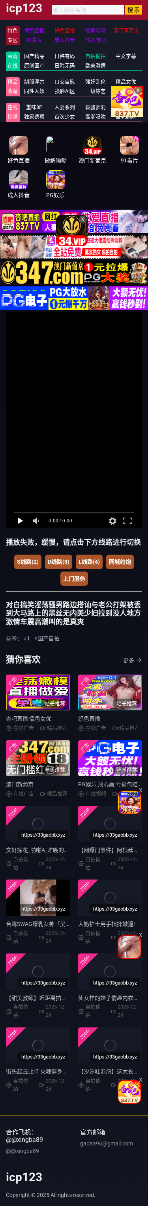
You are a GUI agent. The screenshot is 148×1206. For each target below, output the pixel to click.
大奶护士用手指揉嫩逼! (106, 924)
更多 (128, 660)
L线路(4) (89, 562)
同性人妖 (34, 91)
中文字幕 (126, 56)
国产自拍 (48, 638)
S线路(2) (28, 562)
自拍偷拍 (95, 56)
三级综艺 (95, 91)
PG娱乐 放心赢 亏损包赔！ (110, 784)
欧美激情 (95, 65)
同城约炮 (120, 562)
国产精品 (34, 56)
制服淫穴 (34, 82)
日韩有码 (64, 56)
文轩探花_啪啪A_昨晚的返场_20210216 (54, 850)
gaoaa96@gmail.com (106, 1143)
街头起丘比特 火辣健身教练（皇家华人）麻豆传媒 (67, 1071)
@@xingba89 (22, 1151)
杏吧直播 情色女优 (28, 718)
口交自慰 (64, 82)
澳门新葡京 (20, 784)
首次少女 (64, 117)
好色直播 (89, 718)
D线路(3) (58, 562)
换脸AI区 (65, 91)
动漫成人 (126, 91)
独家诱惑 (34, 117)
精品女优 (126, 82)
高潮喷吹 (95, 117)
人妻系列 (64, 107)
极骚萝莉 (95, 107)
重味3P (34, 107)
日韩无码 (64, 65)
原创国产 (34, 65)
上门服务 (74, 578)
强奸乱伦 (95, 82)
